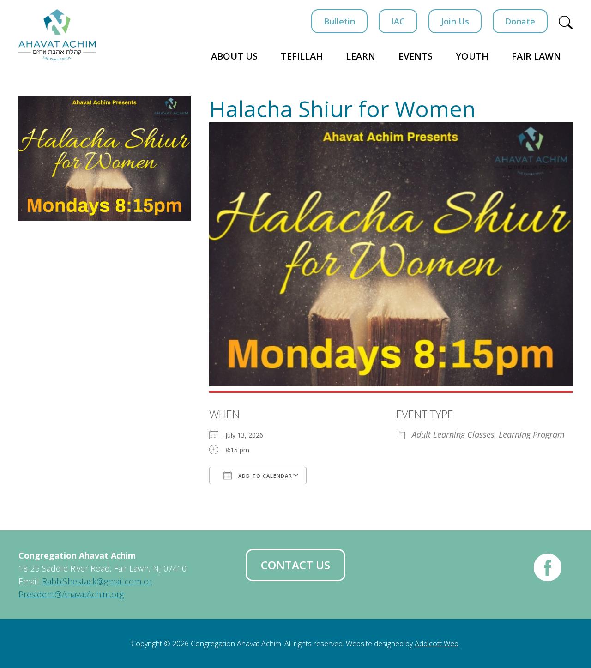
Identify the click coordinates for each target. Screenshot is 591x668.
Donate (520, 21)
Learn (360, 56)
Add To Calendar (264, 475)
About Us (234, 56)
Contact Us (295, 564)
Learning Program (532, 434)
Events (415, 56)
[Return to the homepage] (57, 34)
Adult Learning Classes (453, 434)
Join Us (455, 21)
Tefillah (302, 56)
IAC (398, 21)
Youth (472, 56)
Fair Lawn (536, 56)
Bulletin (339, 21)
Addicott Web (436, 643)
